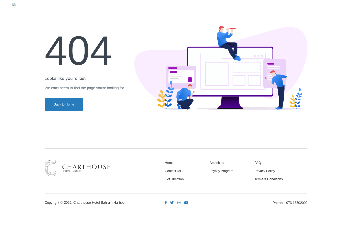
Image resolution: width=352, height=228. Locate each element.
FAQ (257, 163)
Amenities (250, 4)
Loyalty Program (221, 171)
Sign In (330, 4)
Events (290, 4)
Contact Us (173, 171)
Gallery (271, 4)
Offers (308, 4)
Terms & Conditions (268, 179)
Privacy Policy (264, 171)
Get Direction (174, 179)
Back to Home (64, 104)
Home (229, 4)
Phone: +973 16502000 (290, 203)
